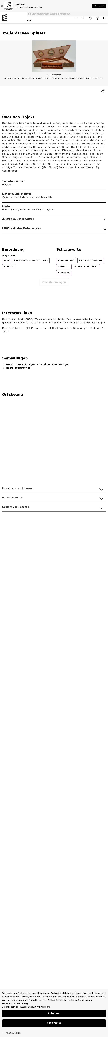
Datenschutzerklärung (15, 1003)
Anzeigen (99, 6)
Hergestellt (8, 255)
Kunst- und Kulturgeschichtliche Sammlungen (38, 364)
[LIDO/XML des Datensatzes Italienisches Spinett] (105, 228)
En (104, 18)
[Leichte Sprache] (90, 18)
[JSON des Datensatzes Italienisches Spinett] (105, 219)
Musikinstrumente (18, 368)
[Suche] (83, 18)
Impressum (8, 1007)
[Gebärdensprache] (97, 18)
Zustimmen (54, 1023)
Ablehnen (54, 1013)
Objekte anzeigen (54, 282)
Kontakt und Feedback (16, 507)
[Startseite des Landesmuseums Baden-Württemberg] (13, 19)
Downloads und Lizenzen (17, 488)
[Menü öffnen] (76, 18)
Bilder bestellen (12, 497)
